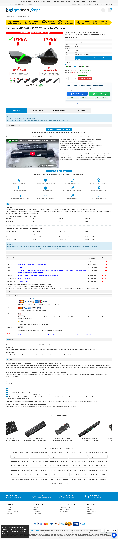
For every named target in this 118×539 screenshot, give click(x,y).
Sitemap (90, 513)
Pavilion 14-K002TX (90, 234)
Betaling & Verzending (59, 110)
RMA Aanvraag (37, 513)
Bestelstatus (37, 509)
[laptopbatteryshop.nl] (23, 11)
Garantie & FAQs (80, 110)
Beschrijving (16, 110)
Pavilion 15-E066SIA (64, 236)
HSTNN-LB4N (88, 218)
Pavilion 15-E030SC (37, 236)
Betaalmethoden (65, 509)
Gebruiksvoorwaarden (12, 511)
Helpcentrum (109, 4)
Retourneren (37, 511)
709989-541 (9, 218)
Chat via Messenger (78, 94)
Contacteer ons (94, 4)
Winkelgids (36, 507)
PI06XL (34, 224)
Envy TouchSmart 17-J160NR (66, 234)
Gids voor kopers (84, 4)
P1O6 (86, 221)
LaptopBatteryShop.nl (34, 530)
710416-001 (36, 218)
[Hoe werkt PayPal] (79, 524)
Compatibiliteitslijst (37, 110)
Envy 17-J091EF (89, 231)
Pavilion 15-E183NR (90, 236)
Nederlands (74, 4)
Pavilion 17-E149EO (64, 239)
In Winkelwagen (86, 78)
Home (7, 16)
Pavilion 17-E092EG (37, 239)
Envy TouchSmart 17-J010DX (39, 234)
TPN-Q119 (88, 224)
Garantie (9, 509)
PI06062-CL (9, 224)
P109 (60, 221)
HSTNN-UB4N (9, 221)
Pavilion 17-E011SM (11, 239)
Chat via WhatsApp (100, 94)
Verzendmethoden (65, 507)
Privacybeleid (10, 513)
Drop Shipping (64, 511)
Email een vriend (82, 103)
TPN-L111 (61, 224)
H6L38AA (61, 218)
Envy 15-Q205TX (63, 231)
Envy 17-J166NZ (10, 234)
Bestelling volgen (92, 511)
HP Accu (12, 16)
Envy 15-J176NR (36, 231)
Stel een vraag (71, 103)
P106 (34, 221)
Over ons (102, 4)
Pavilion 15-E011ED (10, 236)
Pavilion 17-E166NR (90, 239)
